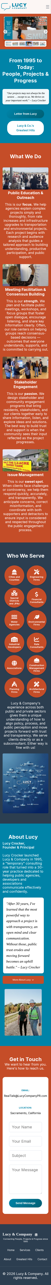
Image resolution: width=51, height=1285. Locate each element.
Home (10, 1250)
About (7, 1259)
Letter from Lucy (29, 114)
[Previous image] (5, 32)
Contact (42, 1259)
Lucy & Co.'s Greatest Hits (25, 128)
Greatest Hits (24, 1259)
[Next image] (46, 32)
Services (25, 1250)
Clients (39, 1250)
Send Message (25, 1203)
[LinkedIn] (36, 1235)
